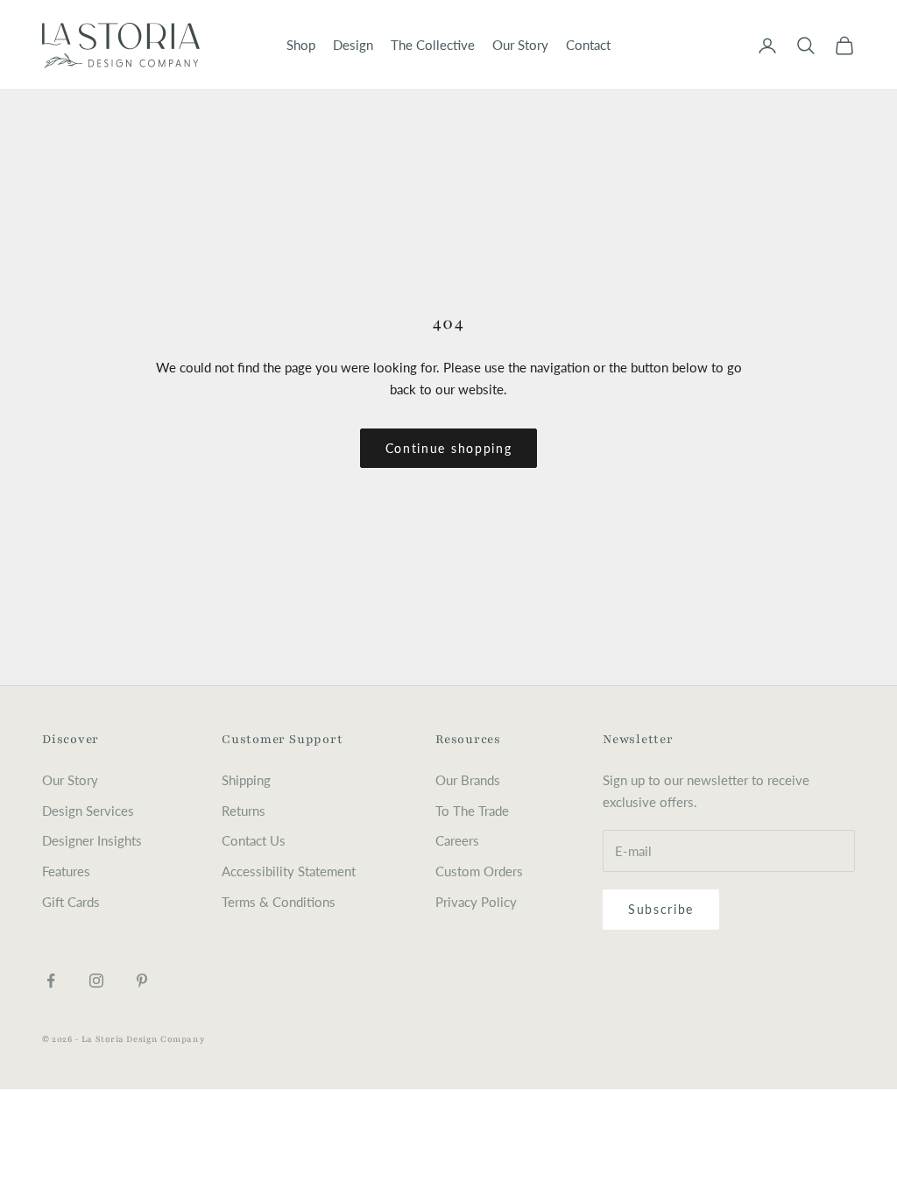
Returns (243, 810)
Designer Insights (92, 840)
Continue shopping (448, 448)
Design (353, 45)
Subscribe (661, 909)
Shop (300, 45)
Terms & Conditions (278, 902)
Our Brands (467, 780)
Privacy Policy (476, 902)
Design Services (88, 810)
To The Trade (472, 810)
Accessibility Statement (289, 871)
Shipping (246, 780)
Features (66, 871)
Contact (588, 45)
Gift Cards (71, 902)
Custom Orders (479, 871)
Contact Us (254, 840)
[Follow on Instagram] (96, 980)
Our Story (520, 45)
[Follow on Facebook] (51, 980)
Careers (457, 840)
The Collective (433, 45)
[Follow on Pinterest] (142, 980)
